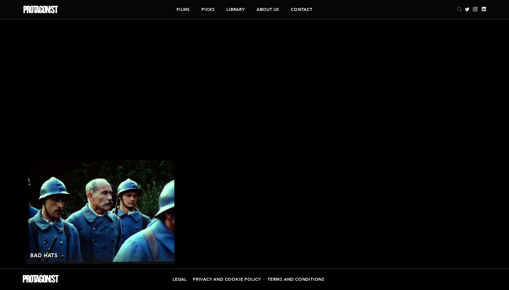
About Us (268, 9)
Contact (302, 9)
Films (183, 9)
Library (235, 9)
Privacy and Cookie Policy (227, 279)
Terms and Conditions (295, 279)
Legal (180, 279)
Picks (208, 9)
